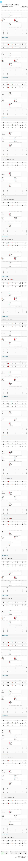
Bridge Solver (5, 37)
